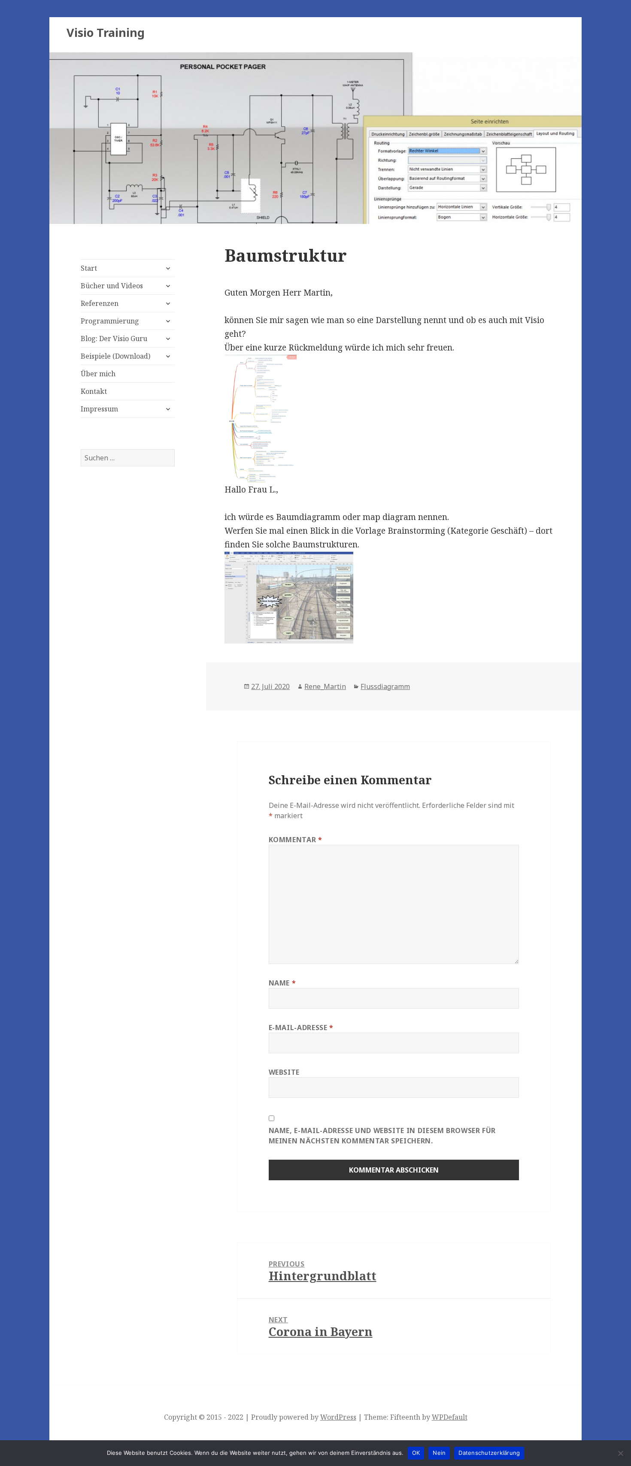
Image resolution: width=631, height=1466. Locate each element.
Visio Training (106, 32)
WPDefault (449, 1417)
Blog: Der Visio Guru (114, 338)
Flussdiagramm (385, 686)
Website (284, 1072)
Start (89, 268)
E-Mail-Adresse (301, 1027)
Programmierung (110, 321)
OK (416, 1452)
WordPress (338, 1417)
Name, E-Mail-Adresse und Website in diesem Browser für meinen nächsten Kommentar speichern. (382, 1136)
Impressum (99, 409)
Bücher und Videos (112, 285)
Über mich (98, 373)
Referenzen (99, 303)
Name (282, 983)
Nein (439, 1452)
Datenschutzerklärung (489, 1452)
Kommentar (295, 839)
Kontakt (94, 391)
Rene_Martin (325, 686)
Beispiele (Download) (115, 356)
